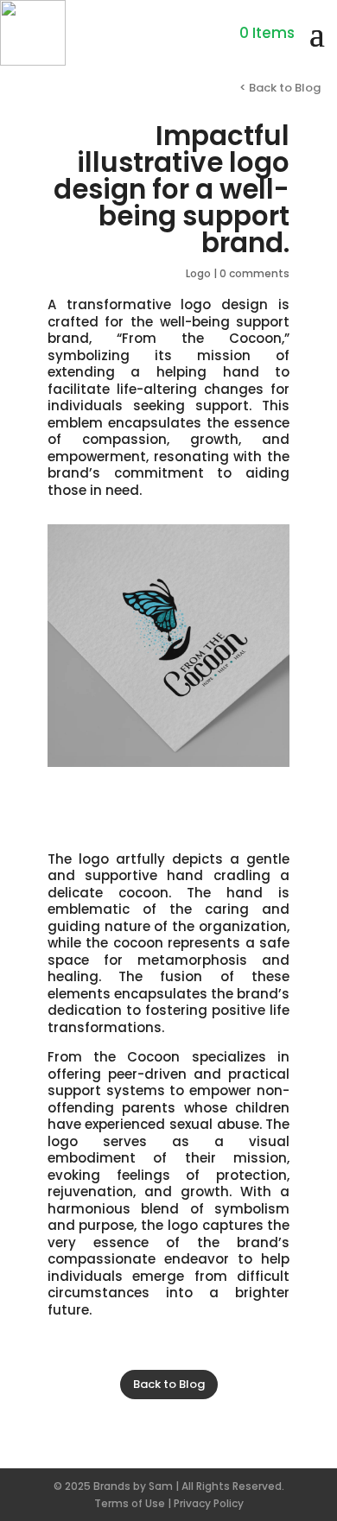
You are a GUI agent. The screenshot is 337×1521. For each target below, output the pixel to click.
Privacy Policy (209, 1503)
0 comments (254, 273)
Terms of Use (129, 1503)
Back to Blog (169, 1384)
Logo (198, 273)
